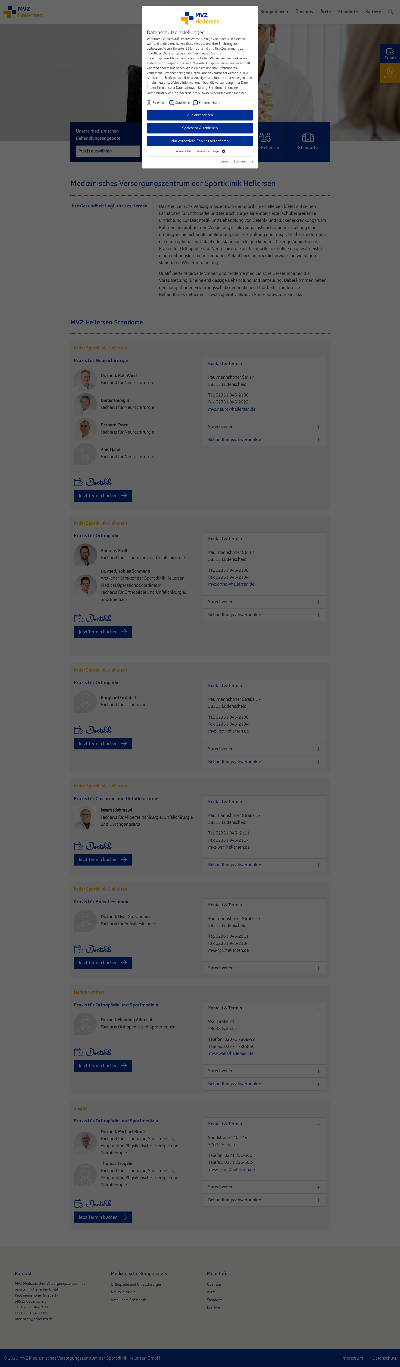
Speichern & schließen (200, 128)
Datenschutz (244, 161)
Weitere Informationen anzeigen (198, 151)
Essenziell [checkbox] (159, 103)
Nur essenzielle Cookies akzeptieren (200, 141)
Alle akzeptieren (200, 115)
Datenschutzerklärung (191, 88)
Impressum (225, 161)
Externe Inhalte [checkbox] (209, 103)
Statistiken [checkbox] (182, 103)
